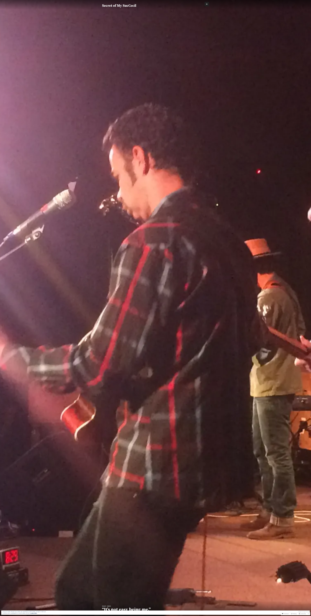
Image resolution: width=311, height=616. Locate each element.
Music (109, 606)
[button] (207, 4)
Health (104, 606)
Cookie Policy (33, 613)
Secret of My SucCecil (119, 5)
